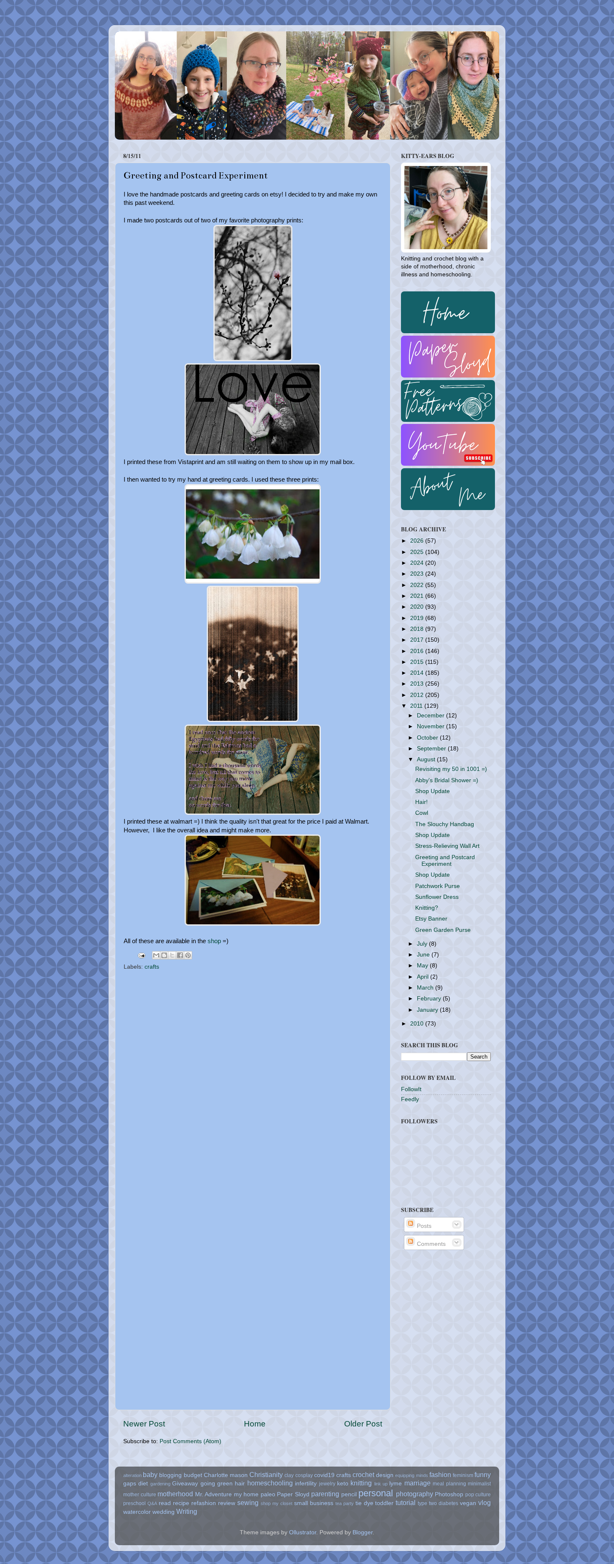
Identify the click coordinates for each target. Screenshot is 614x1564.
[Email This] (156, 955)
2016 (417, 651)
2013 (417, 684)
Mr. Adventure (213, 1494)
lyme (395, 1483)
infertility (306, 1483)
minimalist (479, 1484)
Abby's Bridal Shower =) (446, 780)
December (431, 715)
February (430, 998)
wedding (163, 1512)
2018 (417, 629)
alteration (132, 1475)
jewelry (327, 1484)
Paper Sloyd (293, 1494)
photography (414, 1494)
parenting (325, 1494)
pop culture (478, 1495)
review (226, 1503)
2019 (417, 618)
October (428, 738)
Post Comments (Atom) (190, 1441)
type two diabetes (438, 1503)
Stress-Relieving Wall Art (447, 846)
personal (375, 1493)
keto (342, 1483)
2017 (417, 640)
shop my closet (276, 1503)
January (428, 1010)
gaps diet (135, 1483)
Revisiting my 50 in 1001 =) (451, 769)
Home (255, 1423)
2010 (417, 1024)
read (165, 1503)
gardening (160, 1483)
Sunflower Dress (437, 897)
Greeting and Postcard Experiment (445, 860)
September (432, 748)
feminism (463, 1475)
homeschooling (270, 1483)
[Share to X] (172, 955)
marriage (417, 1483)
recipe (181, 1503)
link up (381, 1483)
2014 (417, 673)
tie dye (364, 1503)
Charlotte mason (226, 1475)
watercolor (137, 1512)
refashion (203, 1503)
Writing (186, 1511)
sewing (248, 1502)
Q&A (152, 1503)
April (423, 977)
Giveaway (185, 1483)
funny (482, 1474)
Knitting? (426, 908)
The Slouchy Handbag (444, 824)
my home (246, 1494)
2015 (417, 662)
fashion (440, 1474)
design (384, 1475)
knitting (361, 1483)
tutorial (406, 1502)
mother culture (139, 1495)
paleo (268, 1494)
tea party (344, 1503)
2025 (417, 552)
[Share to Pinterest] (188, 955)
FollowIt (411, 1089)
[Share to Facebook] (180, 955)
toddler (384, 1503)
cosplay (304, 1475)
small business (313, 1503)
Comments (430, 1244)
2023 (417, 574)
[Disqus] (253, 1079)
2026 (417, 541)
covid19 (324, 1475)
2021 (417, 596)
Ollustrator (302, 1532)
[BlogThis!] (164, 955)
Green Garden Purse (443, 930)
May (423, 965)
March (426, 988)
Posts (423, 1226)
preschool (134, 1503)
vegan (468, 1503)
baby (150, 1474)
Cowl (421, 813)
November (431, 726)
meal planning (449, 1484)
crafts (152, 967)
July (423, 944)
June (424, 955)
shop (214, 941)
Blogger (363, 1532)
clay (289, 1475)
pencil (349, 1494)
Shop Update (432, 791)
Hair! (421, 802)
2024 (417, 563)
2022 (417, 585)
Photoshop (449, 1494)
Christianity (266, 1474)
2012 (417, 695)
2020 (417, 607)
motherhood (175, 1494)
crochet (363, 1474)
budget (193, 1475)
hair (240, 1483)
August (427, 759)
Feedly (410, 1099)
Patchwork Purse (437, 886)
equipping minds (411, 1475)
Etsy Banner (431, 919)
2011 (417, 706)
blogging (170, 1475)
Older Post (363, 1423)
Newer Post (144, 1423)
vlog (484, 1502)
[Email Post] (141, 955)
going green (216, 1483)
